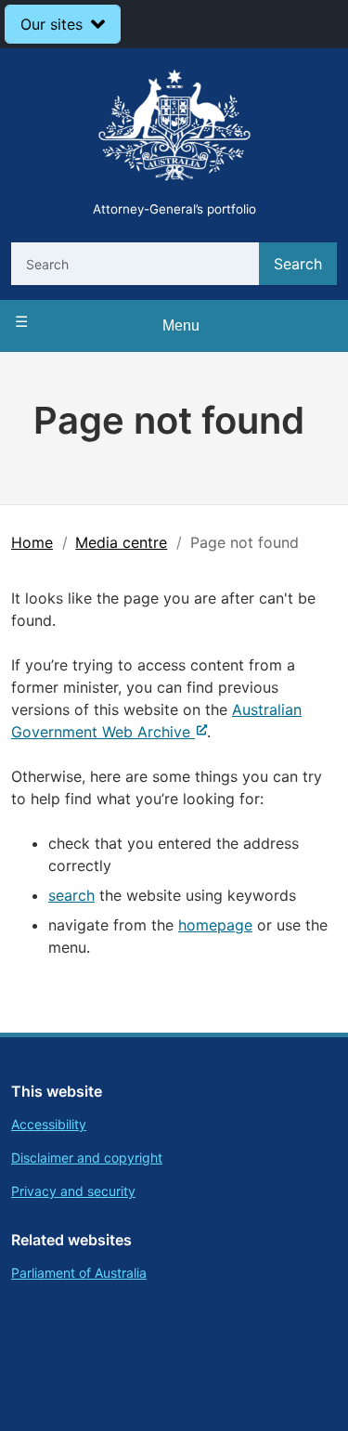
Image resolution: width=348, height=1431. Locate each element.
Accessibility (48, 1124)
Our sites (51, 24)
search (71, 895)
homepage (215, 925)
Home (32, 542)
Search (298, 263)
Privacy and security (73, 1191)
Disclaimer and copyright (86, 1157)
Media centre (121, 542)
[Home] (174, 127)
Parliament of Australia (79, 1273)
